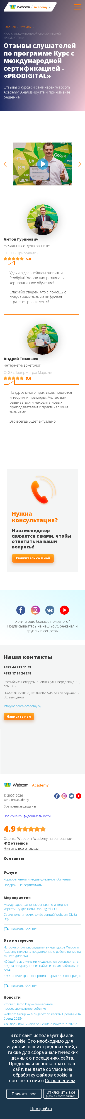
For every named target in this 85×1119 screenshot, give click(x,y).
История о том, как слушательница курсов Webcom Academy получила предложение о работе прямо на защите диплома (42, 951)
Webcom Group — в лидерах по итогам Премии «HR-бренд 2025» (42, 1016)
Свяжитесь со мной (33, 558)
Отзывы (25, 27)
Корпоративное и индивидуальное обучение (37, 879)
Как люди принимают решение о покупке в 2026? (40, 1024)
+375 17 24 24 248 (17, 673)
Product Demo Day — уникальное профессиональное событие (28, 1006)
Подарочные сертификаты (23, 885)
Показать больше (24, 929)
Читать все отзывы (21, 848)
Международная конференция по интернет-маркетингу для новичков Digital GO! (36, 906)
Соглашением (60, 1080)
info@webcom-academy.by (22, 706)
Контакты (14, 858)
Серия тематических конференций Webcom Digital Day (41, 916)
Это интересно (18, 940)
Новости (12, 997)
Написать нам (19, 716)
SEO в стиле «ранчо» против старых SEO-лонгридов (42, 976)
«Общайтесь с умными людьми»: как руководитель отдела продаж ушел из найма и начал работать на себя (41, 965)
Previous (5, 164)
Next (79, 164)
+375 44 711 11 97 (17, 667)
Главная (10, 27)
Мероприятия (17, 897)
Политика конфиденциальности (27, 816)
